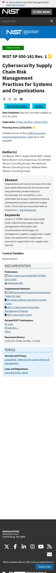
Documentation (17, 106)
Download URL (15, 283)
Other (8, 331)
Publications (13, 47)
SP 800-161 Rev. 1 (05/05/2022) (32, 122)
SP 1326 (9, 324)
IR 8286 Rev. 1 (12, 327)
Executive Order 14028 (16, 372)
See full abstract (28, 210)
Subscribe (44, 567)
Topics (39, 106)
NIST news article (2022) (19, 314)
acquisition (10, 359)
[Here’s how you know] (28, 4)
